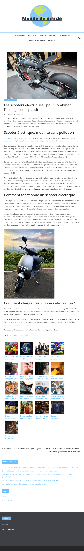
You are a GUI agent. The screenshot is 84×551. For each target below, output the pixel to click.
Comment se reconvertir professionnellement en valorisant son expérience (29, 471)
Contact (4, 497)
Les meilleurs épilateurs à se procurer (22, 335)
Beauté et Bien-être (37, 40)
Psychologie (19, 35)
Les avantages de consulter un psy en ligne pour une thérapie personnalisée (30, 480)
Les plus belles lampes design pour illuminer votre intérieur (24, 484)
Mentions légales (8, 500)
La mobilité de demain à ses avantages (18, 138)
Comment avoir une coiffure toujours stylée (22, 448)
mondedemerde (21, 114)
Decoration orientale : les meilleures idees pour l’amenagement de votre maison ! (62, 450)
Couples (51, 40)
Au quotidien (64, 35)
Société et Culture (48, 35)
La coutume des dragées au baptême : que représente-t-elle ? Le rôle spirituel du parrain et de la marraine (41, 467)
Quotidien (32, 35)
